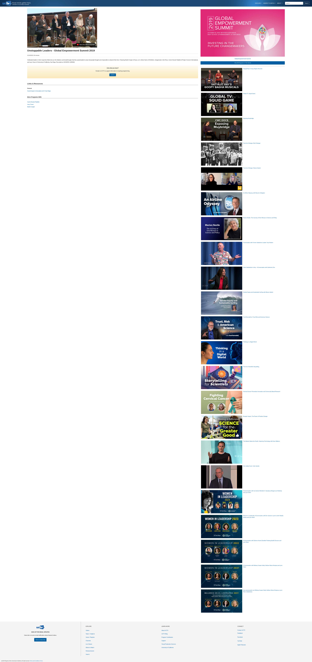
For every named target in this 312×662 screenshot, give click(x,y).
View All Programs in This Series (242, 62)
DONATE (113, 74)
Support (164, 640)
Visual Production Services (169, 644)
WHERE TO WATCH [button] (269, 3)
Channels (88, 640)
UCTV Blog (165, 634)
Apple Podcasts (241, 644)
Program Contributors (167, 637)
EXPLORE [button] (258, 3)
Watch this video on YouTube (86, 45)
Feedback (240, 633)
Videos (87, 630)
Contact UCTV (241, 630)
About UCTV (165, 630)
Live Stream (89, 644)
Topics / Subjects (90, 634)
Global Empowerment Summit (243, 58)
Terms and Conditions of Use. (36, 660)
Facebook (240, 637)
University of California (167, 647)
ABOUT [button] (279, 3)
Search (307, 3)
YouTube (239, 641)
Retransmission (90, 651)
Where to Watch (90, 647)
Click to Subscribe (40, 639)
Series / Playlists (90, 637)
